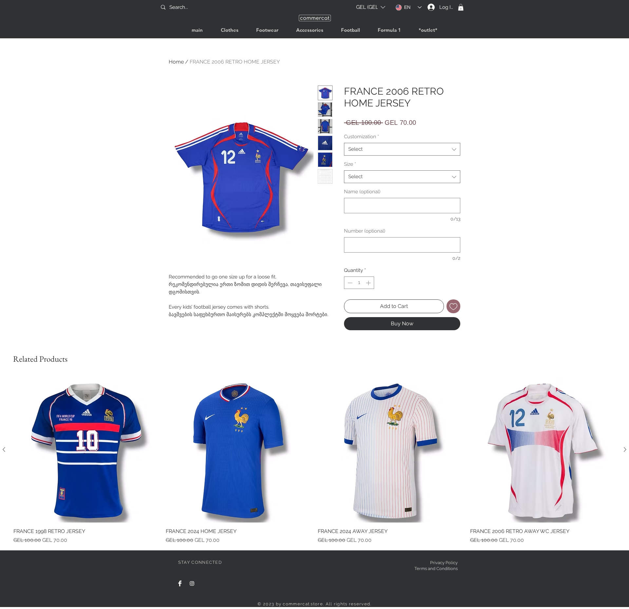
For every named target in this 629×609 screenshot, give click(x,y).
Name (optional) (362, 192)
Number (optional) (364, 231)
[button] (371, 7)
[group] (314, 460)
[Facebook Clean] (180, 583)
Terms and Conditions (436, 568)
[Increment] (369, 283)
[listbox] (371, 7)
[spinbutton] (359, 283)
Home (176, 62)
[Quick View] (86, 450)
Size (350, 164)
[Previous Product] (4, 449)
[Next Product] (625, 449)
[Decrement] (349, 283)
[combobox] (402, 149)
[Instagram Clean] (192, 583)
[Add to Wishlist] (453, 306)
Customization (361, 137)
